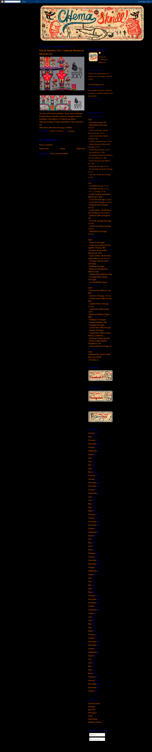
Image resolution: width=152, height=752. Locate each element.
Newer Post (44, 149)
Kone (90, 716)
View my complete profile (103, 59)
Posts (93, 735)
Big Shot (91, 710)
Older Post (81, 149)
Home (62, 149)
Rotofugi (91, 707)
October (91, 447)
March (90, 472)
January (91, 433)
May (90, 437)
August (91, 454)
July (89, 458)
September (92, 451)
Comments (95, 739)
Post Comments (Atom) (59, 154)
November (92, 444)
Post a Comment (45, 145)
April (90, 468)
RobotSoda (92, 719)
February (91, 440)
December (92, 483)
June (90, 461)
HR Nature (92, 713)
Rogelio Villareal (94, 722)
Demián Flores (94, 704)
